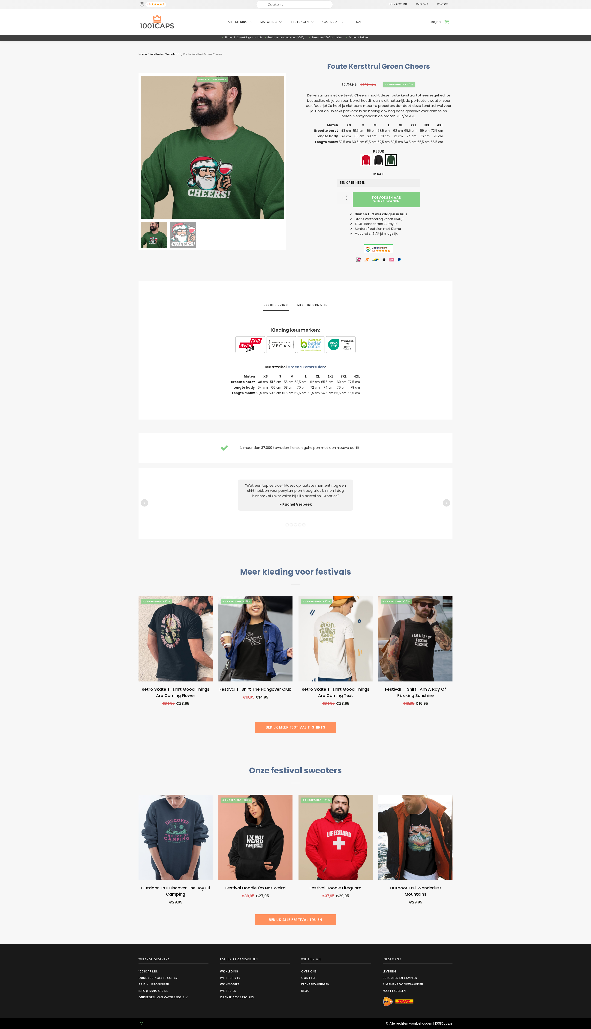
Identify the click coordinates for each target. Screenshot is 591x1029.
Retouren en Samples (400, 978)
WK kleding (229, 971)
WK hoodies (230, 984)
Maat (378, 173)
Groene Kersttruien (306, 367)
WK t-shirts (230, 978)
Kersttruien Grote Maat (165, 54)
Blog (305, 991)
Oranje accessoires (237, 997)
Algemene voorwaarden (403, 984)
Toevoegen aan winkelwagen (386, 199)
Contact (309, 978)
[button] (154, 235)
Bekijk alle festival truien (295, 919)
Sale (359, 22)
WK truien (228, 991)
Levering (390, 971)
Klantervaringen (315, 984)
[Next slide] (283, 147)
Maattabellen (394, 991)
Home (143, 54)
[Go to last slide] (138, 666)
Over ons (309, 971)
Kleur (378, 151)
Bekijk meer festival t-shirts (296, 727)
